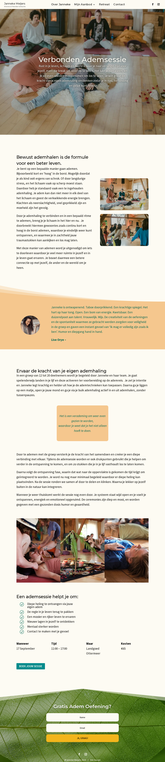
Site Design (95, 760)
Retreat (104, 4)
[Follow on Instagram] (158, 4)
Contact (119, 4)
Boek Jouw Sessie (30, 666)
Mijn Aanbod (83, 4)
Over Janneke (61, 4)
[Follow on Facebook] (152, 4)
